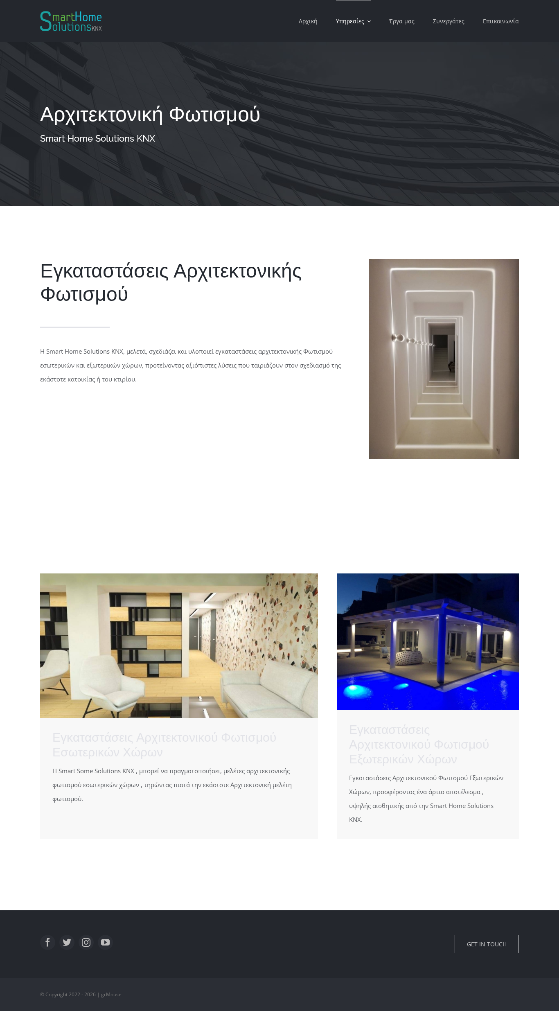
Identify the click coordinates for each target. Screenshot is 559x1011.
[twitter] (66, 942)
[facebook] (47, 942)
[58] (428, 576)
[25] (444, 262)
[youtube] (105, 942)
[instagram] (86, 942)
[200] (179, 576)
